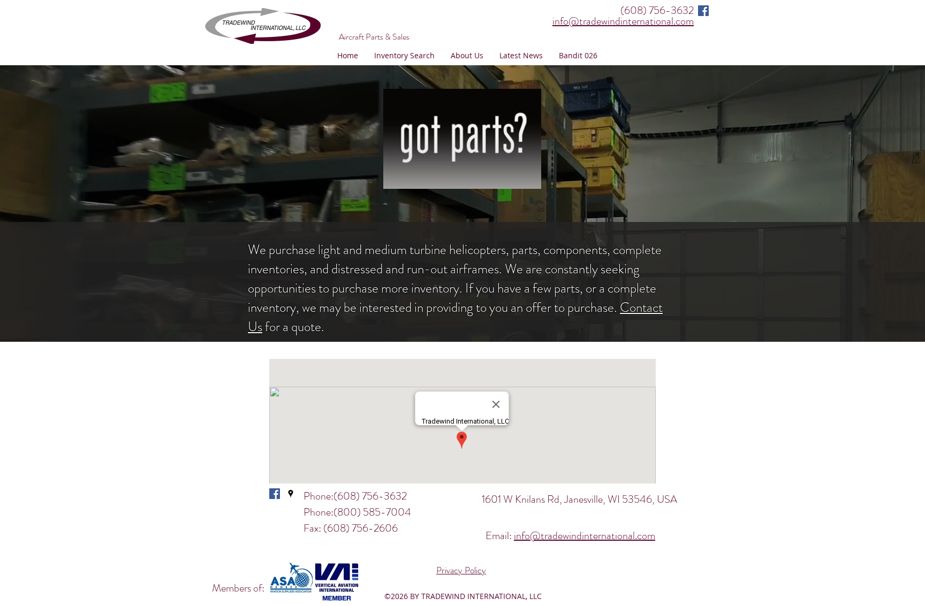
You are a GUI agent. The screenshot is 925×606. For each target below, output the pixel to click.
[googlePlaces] (719, 10)
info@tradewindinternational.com (584, 535)
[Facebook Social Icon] (703, 10)
